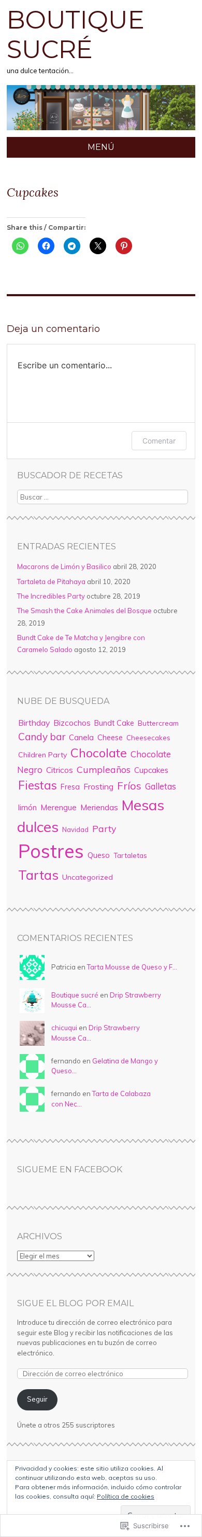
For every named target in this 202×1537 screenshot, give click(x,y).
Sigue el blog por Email (75, 1303)
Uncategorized (87, 877)
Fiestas (37, 785)
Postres (51, 851)
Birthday (34, 722)
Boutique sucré (76, 35)
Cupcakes (151, 770)
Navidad (75, 829)
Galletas (160, 786)
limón (27, 807)
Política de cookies (125, 1496)
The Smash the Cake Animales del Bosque (84, 610)
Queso (99, 855)
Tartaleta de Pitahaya (51, 581)
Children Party (42, 754)
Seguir (37, 1399)
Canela (81, 737)
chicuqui (64, 1027)
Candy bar (41, 736)
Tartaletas (130, 855)
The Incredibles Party (51, 596)
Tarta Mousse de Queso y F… (132, 967)
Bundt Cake (114, 723)
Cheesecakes (148, 737)
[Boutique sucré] (101, 131)
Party (104, 828)
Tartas (38, 875)
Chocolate (98, 752)
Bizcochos (72, 723)
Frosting (98, 786)
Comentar (159, 440)
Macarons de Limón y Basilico (64, 566)
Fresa (70, 787)
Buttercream (158, 722)
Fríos (129, 785)
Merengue (58, 807)
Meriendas (99, 807)
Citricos (59, 770)
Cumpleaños (104, 769)
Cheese (110, 737)
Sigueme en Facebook (69, 1169)
